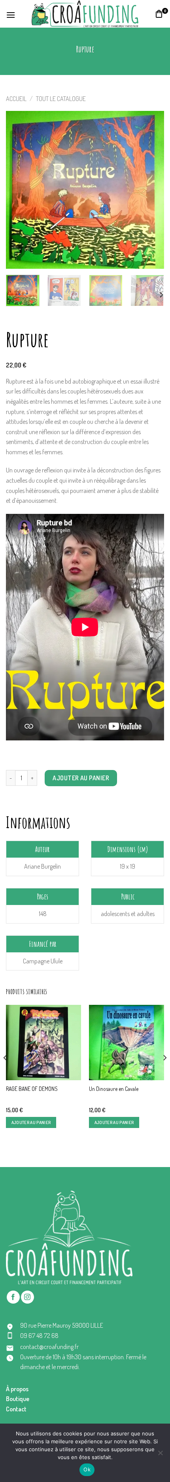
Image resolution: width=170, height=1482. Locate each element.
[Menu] (11, 14)
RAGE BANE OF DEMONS (32, 1088)
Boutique (17, 1399)
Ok (87, 1469)
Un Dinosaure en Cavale (113, 1088)
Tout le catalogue (61, 99)
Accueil (16, 99)
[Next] (151, 190)
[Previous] (19, 190)
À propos (17, 1389)
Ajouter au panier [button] (31, 1122)
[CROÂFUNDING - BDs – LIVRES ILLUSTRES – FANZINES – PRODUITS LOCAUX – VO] (85, 13)
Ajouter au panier (81, 778)
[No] (160, 1455)
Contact (16, 1409)
